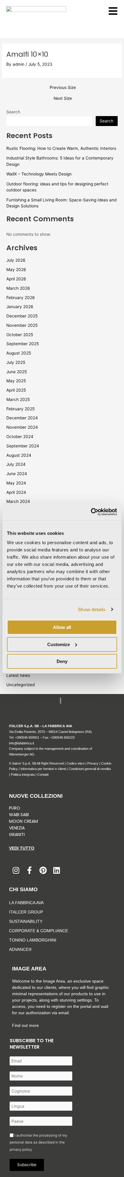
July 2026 (16, 260)
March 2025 (18, 399)
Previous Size (63, 88)
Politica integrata (23, 774)
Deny (62, 661)
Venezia (17, 828)
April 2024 (16, 492)
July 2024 (16, 464)
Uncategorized (20, 684)
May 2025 (16, 380)
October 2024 (19, 436)
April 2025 (16, 390)
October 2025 (19, 334)
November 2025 (22, 325)
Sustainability (25, 921)
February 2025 (20, 408)
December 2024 (22, 417)
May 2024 (16, 483)
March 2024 (18, 501)
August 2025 (18, 353)
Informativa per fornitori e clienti (43, 769)
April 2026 (16, 278)
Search (13, 111)
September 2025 (22, 343)
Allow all (62, 627)
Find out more (25, 1025)
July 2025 (15, 362)
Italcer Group (26, 912)
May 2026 (16, 269)
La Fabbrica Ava (26, 902)
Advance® (20, 949)
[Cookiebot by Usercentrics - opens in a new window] (90, 512)
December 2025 (22, 316)
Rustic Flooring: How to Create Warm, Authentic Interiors (61, 148)
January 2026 (19, 306)
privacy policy (21, 1149)
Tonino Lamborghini (32, 940)
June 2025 (16, 371)
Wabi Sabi (19, 815)
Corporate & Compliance (38, 930)
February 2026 (20, 297)
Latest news (18, 675)
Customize (58, 644)
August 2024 (18, 455)
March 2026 (18, 288)
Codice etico (76, 763)
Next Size (63, 98)
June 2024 (16, 473)
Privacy (92, 763)
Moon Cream (23, 821)
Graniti (17, 834)
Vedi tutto (21, 848)
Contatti (42, 774)
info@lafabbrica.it (21, 743)
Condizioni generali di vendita (90, 769)
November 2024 (22, 427)
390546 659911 (28, 737)
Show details (91, 609)
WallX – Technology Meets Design (39, 174)
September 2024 (22, 445)
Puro (14, 808)
